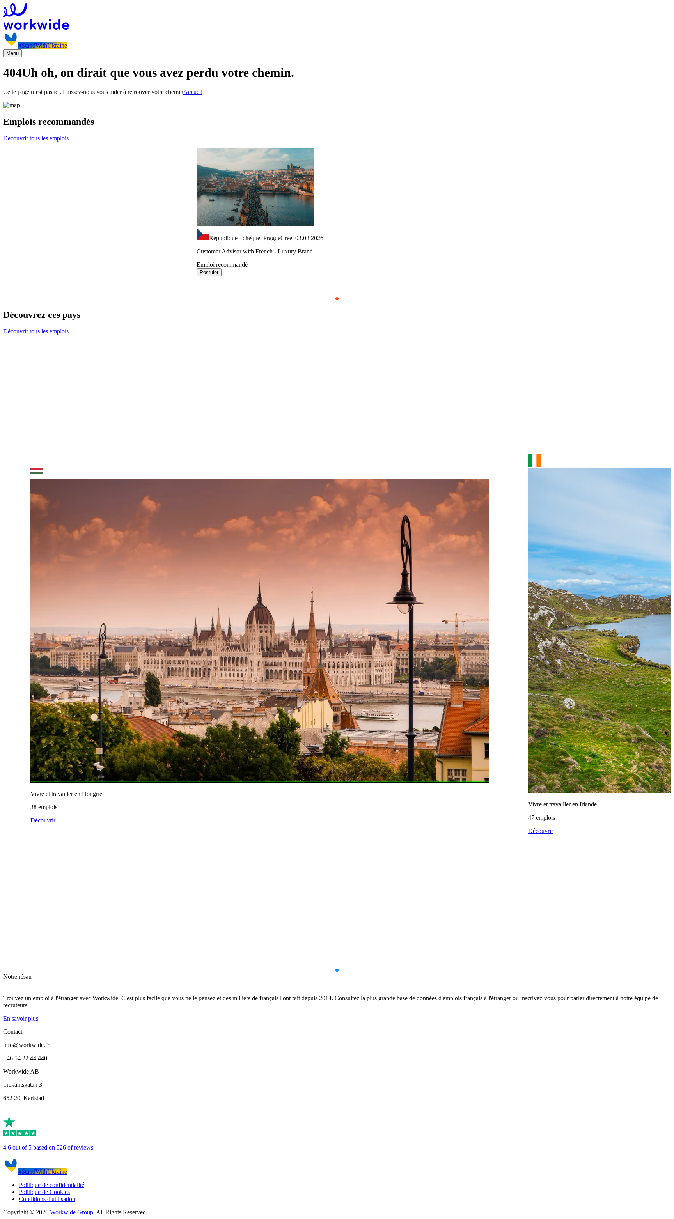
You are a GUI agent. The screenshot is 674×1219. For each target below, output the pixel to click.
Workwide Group (71, 1212)
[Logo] (337, 17)
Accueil (192, 92)
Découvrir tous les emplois (36, 138)
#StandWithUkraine (42, 45)
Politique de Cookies (44, 1192)
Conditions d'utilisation (47, 1199)
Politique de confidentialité (51, 1185)
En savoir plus (20, 1018)
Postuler (209, 272)
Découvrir (42, 820)
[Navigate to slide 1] (337, 299)
